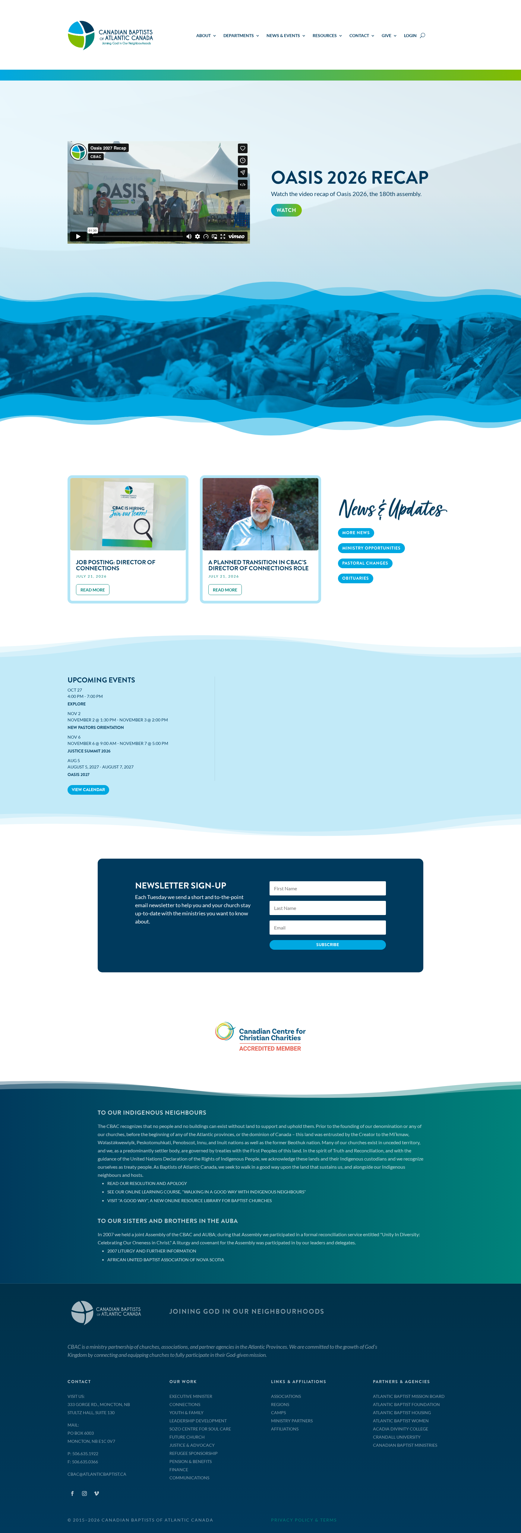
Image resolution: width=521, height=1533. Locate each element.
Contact (359, 35)
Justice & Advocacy (192, 1445)
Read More (293, 236)
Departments (238, 35)
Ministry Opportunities (371, 548)
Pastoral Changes (365, 563)
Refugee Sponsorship (193, 1453)
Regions (280, 1404)
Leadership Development (198, 1420)
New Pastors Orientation (96, 727)
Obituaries (355, 578)
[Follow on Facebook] (72, 1493)
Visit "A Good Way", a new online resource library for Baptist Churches (189, 1200)
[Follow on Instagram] (84, 1493)
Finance (178, 1469)
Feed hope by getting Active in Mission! (353, 169)
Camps (278, 1412)
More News (356, 533)
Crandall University (397, 1437)
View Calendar (88, 790)
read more (93, 589)
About (203, 35)
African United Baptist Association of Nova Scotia (165, 1259)
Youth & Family (186, 1412)
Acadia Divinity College (400, 1428)
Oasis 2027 (79, 774)
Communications (189, 1477)
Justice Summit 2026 (89, 751)
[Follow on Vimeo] (96, 1493)
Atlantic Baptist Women (401, 1420)
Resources (325, 35)
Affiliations (284, 1428)
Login (410, 35)
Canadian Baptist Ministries (405, 1445)
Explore (77, 704)
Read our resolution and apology (147, 1183)
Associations (286, 1396)
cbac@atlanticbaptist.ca (97, 1474)
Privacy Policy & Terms (304, 1519)
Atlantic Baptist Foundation (406, 1404)
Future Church (187, 1437)
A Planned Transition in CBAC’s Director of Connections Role (258, 565)
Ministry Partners (292, 1420)
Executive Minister (190, 1396)
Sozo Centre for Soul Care (200, 1428)
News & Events (283, 35)
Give (386, 35)
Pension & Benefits (190, 1461)
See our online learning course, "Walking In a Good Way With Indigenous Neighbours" (206, 1191)
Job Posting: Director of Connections (115, 565)
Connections (184, 1404)
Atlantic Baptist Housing (402, 1412)
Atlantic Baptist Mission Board (409, 1396)
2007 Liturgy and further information (151, 1250)
